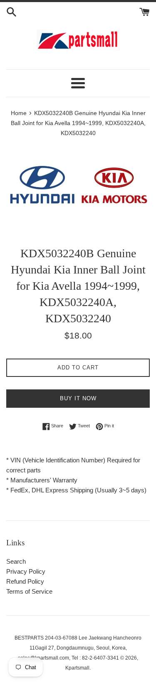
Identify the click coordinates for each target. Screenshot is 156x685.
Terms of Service (29, 591)
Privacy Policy (25, 571)
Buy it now (78, 398)
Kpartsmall (77, 668)
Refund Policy (25, 581)
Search (16, 561)
